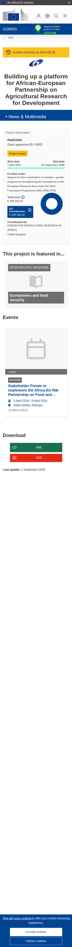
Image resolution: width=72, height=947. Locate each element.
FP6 (10, 38)
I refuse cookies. (36, 941)
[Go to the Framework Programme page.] (36, 62)
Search (56, 16)
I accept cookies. (36, 931)
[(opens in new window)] (15, 14)
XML (39, 447)
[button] (47, 16)
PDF (39, 457)
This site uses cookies (17, 918)
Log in (39, 16)
